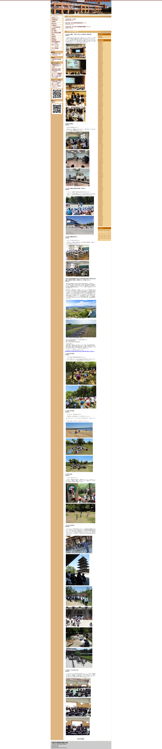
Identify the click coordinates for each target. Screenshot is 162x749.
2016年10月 (100, 162)
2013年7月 (100, 207)
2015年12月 (100, 173)
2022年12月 (100, 84)
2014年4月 (100, 196)
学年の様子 (100, 37)
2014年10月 (100, 190)
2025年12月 (100, 47)
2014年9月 (100, 191)
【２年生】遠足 (68, 474)
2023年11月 (100, 73)
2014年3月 (100, 197)
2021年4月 (100, 100)
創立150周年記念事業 (56, 32)
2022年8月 (100, 86)
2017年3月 (100, 156)
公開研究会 (54, 25)
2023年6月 (100, 80)
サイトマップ (106, 1)
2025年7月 (100, 52)
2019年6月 (100, 123)
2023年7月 (100, 78)
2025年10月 (100, 49)
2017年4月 (100, 154)
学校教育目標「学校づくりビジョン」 (56, 54)
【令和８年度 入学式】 (70, 19)
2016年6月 (100, 166)
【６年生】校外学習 (69, 525)
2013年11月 (100, 202)
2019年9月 (100, 120)
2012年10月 (100, 219)
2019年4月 (100, 125)
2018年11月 (100, 132)
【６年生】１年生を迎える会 (71, 670)
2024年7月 (100, 66)
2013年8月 (100, 206)
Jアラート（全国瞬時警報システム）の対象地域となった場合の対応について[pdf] (57, 75)
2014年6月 (100, 193)
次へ (83, 738)
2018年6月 (100, 137)
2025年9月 (100, 51)
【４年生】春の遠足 (69, 353)
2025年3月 (100, 57)
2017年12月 (100, 144)
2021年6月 (100, 99)
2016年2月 (100, 171)
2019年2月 (100, 128)
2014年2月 (100, 199)
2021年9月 (100, 96)
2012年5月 (100, 224)
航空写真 (54, 36)
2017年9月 (100, 148)
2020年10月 (100, 105)
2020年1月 (100, 115)
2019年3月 (100, 126)
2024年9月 (100, 65)
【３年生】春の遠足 (69, 410)
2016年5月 (100, 167)
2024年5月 (100, 68)
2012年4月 (100, 225)
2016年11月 (100, 161)
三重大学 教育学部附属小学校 (63, 7)
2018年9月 (100, 134)
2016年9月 (100, 163)
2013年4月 (100, 211)
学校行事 (100, 36)
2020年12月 (100, 102)
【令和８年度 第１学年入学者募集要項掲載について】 (77, 26)
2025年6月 (100, 53)
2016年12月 (100, 159)
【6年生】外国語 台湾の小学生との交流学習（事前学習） (78, 34)
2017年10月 (100, 147)
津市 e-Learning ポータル (55, 45)
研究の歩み (54, 23)
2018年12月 (100, 130)
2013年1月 (100, 215)
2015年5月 (100, 181)
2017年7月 (100, 150)
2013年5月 (100, 210)
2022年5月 (100, 90)
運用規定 (54, 38)
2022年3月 (100, 92)
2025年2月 (100, 58)
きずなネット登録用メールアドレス (56, 86)
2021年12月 (100, 94)
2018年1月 (100, 143)
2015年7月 (100, 178)
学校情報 (54, 21)
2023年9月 (100, 76)
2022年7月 (100, 87)
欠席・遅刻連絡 (55, 48)
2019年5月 (100, 124)
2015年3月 (100, 183)
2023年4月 (100, 82)
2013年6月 (100, 209)
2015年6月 (100, 180)
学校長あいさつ (55, 18)
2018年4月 (100, 139)
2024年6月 (100, 67)
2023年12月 (100, 72)
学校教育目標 (54, 19)
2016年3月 (100, 169)
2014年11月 (100, 188)
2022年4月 (100, 91)
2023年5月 (100, 81)
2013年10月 (100, 204)
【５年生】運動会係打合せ (71, 236)
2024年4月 (100, 70)
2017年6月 (100, 152)
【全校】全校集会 (69, 123)
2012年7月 (100, 221)
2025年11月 (100, 48)
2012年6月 (100, 223)
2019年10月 (100, 119)
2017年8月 (100, 149)
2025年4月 (100, 56)
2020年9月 (100, 106)
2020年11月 (100, 104)
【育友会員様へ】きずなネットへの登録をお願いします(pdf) (56, 83)
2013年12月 (100, 201)
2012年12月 (100, 216)
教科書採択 (54, 39)
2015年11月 (100, 174)
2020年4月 (100, 111)
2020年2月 (100, 114)
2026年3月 (100, 43)
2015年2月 (100, 185)
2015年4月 (100, 182)
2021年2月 (100, 101)
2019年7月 (100, 121)
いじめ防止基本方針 (56, 27)
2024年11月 (100, 62)
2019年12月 (100, 116)
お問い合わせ (99, 1)
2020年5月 (100, 110)
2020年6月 (100, 109)
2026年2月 (100, 44)
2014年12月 (100, 187)
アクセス (92, 1)
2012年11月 (100, 217)
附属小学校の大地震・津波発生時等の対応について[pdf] (56, 70)
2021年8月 (100, 97)
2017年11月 (100, 145)
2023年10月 (100, 75)
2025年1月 (100, 60)
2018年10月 (100, 133)
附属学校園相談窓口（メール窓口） (56, 42)
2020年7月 (100, 108)
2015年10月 (100, 176)
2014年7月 (100, 192)
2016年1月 (100, 172)
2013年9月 (100, 205)
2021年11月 (100, 95)
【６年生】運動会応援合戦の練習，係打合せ (75, 188)
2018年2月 (100, 142)
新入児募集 (54, 30)
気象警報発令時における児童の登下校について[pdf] (56, 66)
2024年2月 (100, 71)
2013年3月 (100, 212)
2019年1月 (100, 129)
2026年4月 (100, 42)
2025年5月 (100, 54)
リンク (53, 49)
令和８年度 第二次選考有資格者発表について (75, 22)
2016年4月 (100, 168)
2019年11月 (100, 118)
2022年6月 (100, 89)
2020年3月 (100, 113)
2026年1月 (100, 46)
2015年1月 (100, 186)
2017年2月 (100, 157)
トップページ (54, 16)
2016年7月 (100, 164)
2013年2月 (100, 214)
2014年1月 (100, 200)
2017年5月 (100, 153)
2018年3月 (100, 140)
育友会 (53, 34)
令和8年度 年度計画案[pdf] (56, 60)
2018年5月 (100, 138)
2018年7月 (100, 135)
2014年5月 (100, 195)
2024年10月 (100, 63)
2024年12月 (100, 61)
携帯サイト (54, 102)
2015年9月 (100, 177)
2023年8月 (100, 77)
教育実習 (54, 29)
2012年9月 (100, 220)
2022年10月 (100, 85)
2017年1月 (100, 158)
